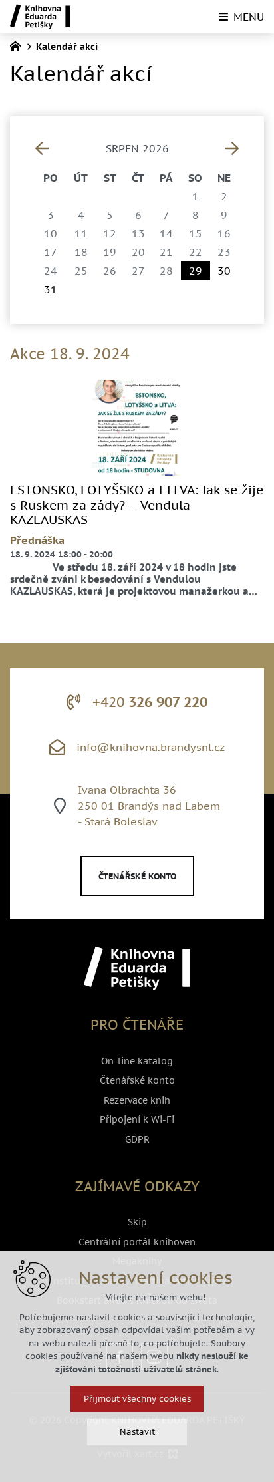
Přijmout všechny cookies (137, 1398)
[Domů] (18, 44)
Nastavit (137, 1431)
